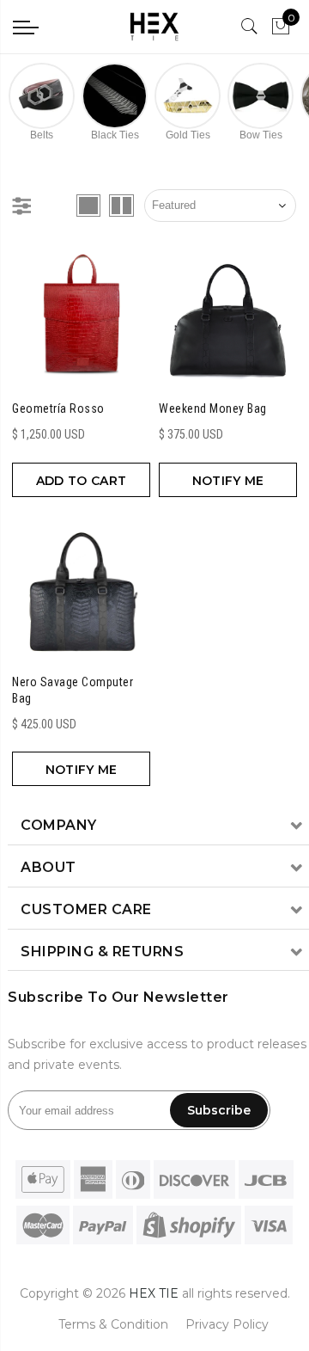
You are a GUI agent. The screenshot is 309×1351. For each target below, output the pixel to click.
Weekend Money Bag (213, 408)
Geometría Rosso (58, 408)
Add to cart (81, 480)
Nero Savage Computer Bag (72, 690)
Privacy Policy (227, 1324)
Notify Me (228, 480)
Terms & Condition (113, 1324)
